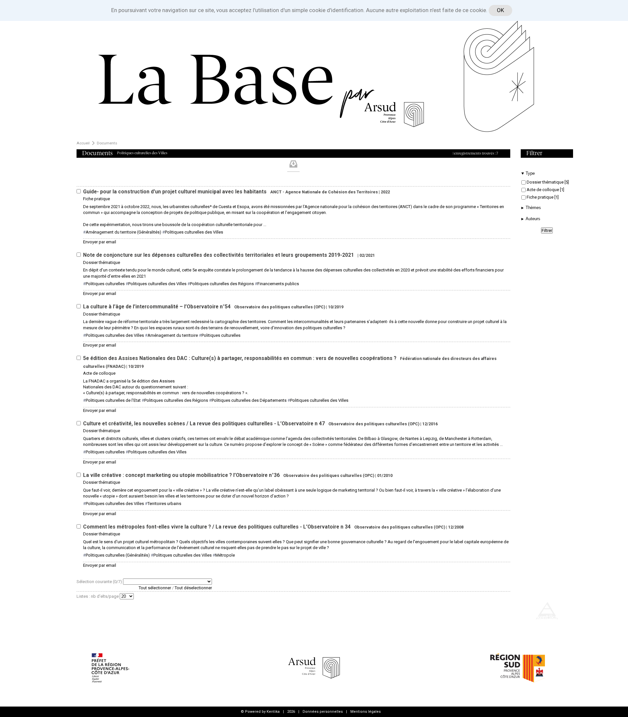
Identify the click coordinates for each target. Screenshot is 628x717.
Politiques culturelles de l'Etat (113, 400)
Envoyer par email (99, 241)
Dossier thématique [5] (547, 182)
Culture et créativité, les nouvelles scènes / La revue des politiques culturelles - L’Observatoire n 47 (204, 424)
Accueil (83, 143)
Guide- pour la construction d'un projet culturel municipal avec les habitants (175, 192)
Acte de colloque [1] (545, 189)
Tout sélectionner (155, 587)
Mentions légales (365, 711)
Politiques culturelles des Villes (194, 232)
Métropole (225, 555)
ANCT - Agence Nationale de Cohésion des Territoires (324, 191)
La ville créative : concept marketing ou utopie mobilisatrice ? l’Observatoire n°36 (182, 475)
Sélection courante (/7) (100, 581)
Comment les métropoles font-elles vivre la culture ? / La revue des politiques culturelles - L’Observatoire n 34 (217, 527)
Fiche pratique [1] (542, 197)
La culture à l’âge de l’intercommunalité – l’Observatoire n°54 (157, 307)
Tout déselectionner (193, 587)
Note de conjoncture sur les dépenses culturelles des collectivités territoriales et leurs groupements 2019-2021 (219, 255)
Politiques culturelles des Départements (249, 400)
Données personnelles (323, 711)
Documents (107, 143)
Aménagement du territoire (173, 335)
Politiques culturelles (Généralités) (118, 555)
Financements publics (278, 283)
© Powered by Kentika (260, 711)
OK (500, 10)
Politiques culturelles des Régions (222, 283)
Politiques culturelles (105, 283)
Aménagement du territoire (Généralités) (123, 232)
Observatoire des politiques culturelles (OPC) (279, 306)
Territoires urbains (164, 503)
